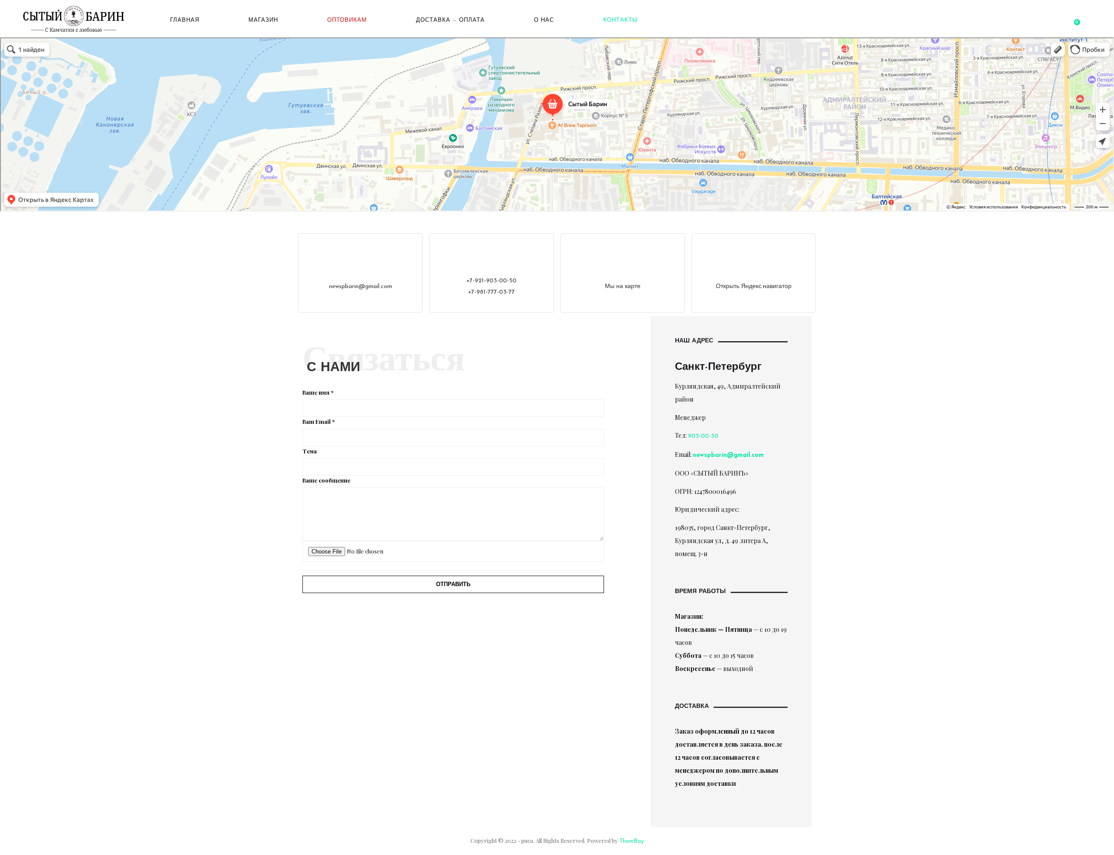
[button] (1076, 20)
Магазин (263, 20)
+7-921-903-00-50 (491, 281)
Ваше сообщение (326, 480)
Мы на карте (623, 286)
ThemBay (631, 841)
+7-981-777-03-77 (491, 292)
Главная (184, 20)
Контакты (620, 20)
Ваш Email (318, 421)
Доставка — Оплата (450, 20)
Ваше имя (317, 392)
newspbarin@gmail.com (360, 286)
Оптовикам (347, 20)
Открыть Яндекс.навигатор (754, 286)
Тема (309, 451)
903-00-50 (703, 436)
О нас (544, 20)
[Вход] (1063, 20)
